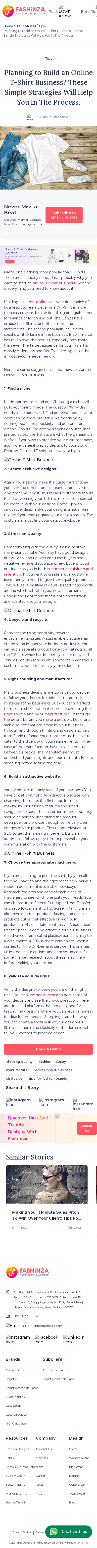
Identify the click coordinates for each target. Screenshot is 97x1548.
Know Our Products (20, 1467)
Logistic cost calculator (22, 1388)
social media (47, 995)
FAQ (39, 1493)
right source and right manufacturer (36, 714)
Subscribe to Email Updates (64, 215)
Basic (73, 1502)
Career (40, 1475)
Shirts (73, 1449)
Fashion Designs (17, 1449)
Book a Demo (48, 1049)
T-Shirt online (35, 302)
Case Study (14, 1405)
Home (8, 26)
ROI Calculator (16, 1423)
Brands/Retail (26, 26)
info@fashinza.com (48, 1326)
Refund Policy (45, 1532)
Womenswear (79, 1458)
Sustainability (15, 1397)
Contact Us (44, 1449)
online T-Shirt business (54, 283)
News (40, 1484)
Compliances (15, 1370)
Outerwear (77, 1484)
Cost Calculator (17, 1414)
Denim (74, 1475)
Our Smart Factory (56, 1370)
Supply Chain (15, 1475)
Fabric (10, 1458)
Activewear (77, 1493)
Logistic (11, 1379)
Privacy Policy (21, 1532)
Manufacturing (17, 1493)
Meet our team (42, 1462)
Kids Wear (76, 1467)
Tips (41, 26)
